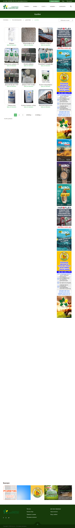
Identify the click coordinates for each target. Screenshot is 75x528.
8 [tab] (41, 501)
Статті (43, 6)
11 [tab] (47, 501)
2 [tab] (27, 501)
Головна (5, 20)
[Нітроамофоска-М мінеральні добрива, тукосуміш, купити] (28, 35)
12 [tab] (49, 501)
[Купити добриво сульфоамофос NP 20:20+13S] (28, 55)
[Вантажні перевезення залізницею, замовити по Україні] (45, 96)
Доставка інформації (55, 509)
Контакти (62, 6)
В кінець (38, 115)
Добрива (28, 20)
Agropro (13, 526)
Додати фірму (54, 1)
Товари (26, 6)
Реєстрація (69, 1)
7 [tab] (38, 501)
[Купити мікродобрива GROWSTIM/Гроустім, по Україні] (45, 76)
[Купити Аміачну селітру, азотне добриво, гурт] (28, 96)
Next (71, 251)
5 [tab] (34, 501)
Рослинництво (17, 20)
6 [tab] (36, 501)
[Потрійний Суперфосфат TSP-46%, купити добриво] (45, 55)
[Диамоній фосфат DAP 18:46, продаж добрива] (11, 76)
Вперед (28, 115)
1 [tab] (25, 501)
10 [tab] (45, 501)
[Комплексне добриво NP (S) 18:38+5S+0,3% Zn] (11, 55)
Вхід (63, 1)
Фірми (35, 6)
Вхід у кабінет (53, 514)
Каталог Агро (30, 511)
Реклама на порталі (32, 517)
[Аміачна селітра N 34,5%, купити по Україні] (45, 35)
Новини (52, 6)
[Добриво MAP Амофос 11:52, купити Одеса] (28, 76)
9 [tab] (43, 501)
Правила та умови (31, 514)
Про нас (29, 509)
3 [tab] (30, 501)
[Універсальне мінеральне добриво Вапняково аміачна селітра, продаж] (11, 96)
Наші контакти (54, 511)
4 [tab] (32, 501)
